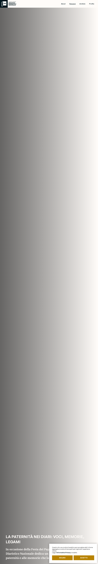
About (63, 4)
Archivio (82, 4)
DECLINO (62, 558)
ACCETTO (84, 558)
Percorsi (72, 4)
